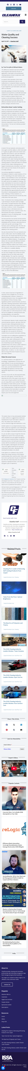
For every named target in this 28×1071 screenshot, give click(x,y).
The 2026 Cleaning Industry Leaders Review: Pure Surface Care (12, 703)
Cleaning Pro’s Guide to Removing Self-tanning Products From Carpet (14, 571)
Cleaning (17, 577)
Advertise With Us (6, 994)
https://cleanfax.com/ (17, 529)
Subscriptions (5, 1007)
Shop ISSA (4, 1021)
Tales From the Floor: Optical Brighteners (12, 1036)
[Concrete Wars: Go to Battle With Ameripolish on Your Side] (14, 801)
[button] (8, 4)
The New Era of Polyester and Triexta (11, 1039)
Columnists (4, 997)
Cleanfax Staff (14, 41)
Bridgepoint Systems (8, 479)
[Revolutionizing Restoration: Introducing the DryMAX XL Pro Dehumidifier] (14, 932)
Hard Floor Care (18, 655)
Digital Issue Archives (7, 999)
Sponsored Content (6, 1004)
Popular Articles (5, 1002)
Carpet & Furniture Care (14, 30)
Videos (3, 1019)
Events (3, 1016)
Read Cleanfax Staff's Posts (10, 518)
